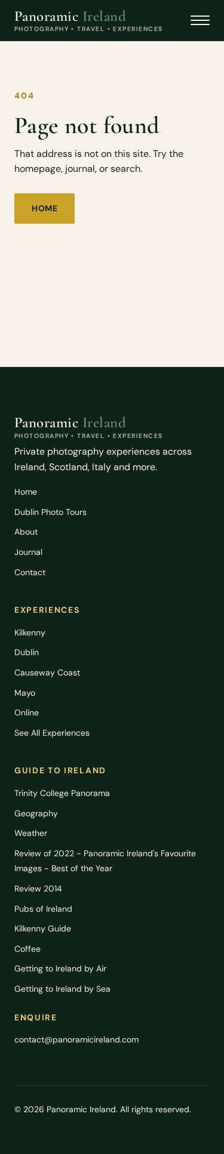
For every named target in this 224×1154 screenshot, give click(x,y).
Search (49, 246)
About (26, 531)
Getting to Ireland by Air (60, 968)
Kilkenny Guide (42, 928)
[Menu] (200, 20)
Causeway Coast (47, 672)
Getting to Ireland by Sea (62, 988)
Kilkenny (29, 632)
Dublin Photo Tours (50, 512)
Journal (120, 208)
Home (44, 208)
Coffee (27, 948)
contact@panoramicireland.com (76, 1039)
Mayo (24, 692)
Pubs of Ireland (43, 908)
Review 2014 (38, 888)
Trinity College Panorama (62, 793)
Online (26, 712)
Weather (30, 833)
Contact (29, 572)
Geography (36, 813)
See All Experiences (52, 732)
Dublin (26, 652)
